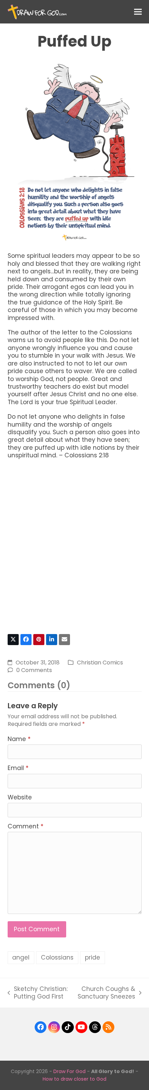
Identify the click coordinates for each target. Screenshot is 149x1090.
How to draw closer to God (74, 1079)
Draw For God (69, 1071)
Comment (25, 826)
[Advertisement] (74, 549)
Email (18, 768)
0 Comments (34, 670)
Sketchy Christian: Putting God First (38, 993)
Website (20, 797)
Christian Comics (100, 662)
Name (19, 739)
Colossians (57, 957)
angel (20, 957)
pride (92, 957)
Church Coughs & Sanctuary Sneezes (105, 993)
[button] (138, 11)
